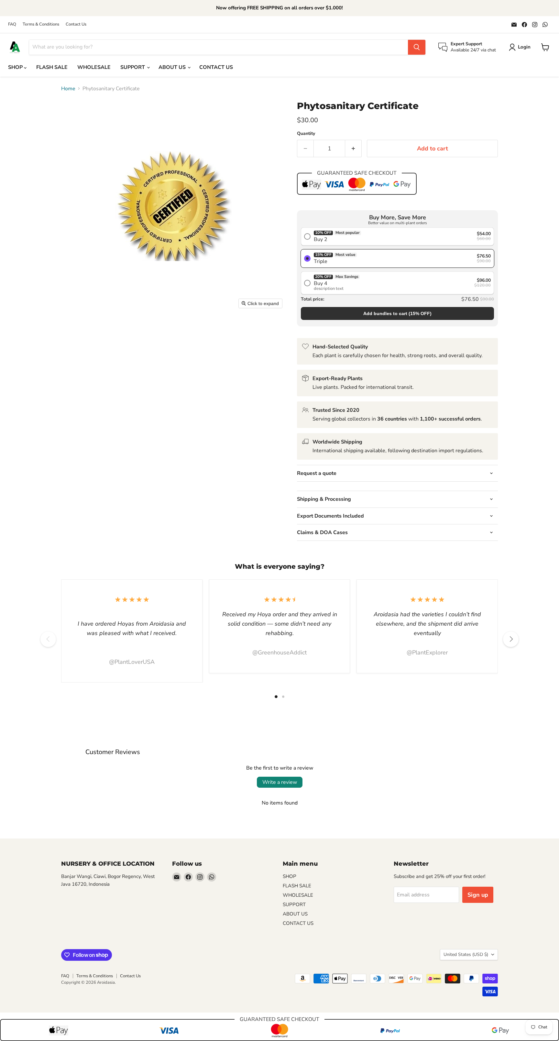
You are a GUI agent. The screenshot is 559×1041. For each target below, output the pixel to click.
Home (68, 89)
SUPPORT (133, 67)
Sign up (477, 895)
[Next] (511, 639)
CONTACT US (216, 67)
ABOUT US (173, 67)
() (397, 313)
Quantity (306, 133)
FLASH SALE (52, 67)
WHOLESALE (94, 67)
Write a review (279, 782)
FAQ (12, 24)
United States (466, 954)
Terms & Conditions (41, 24)
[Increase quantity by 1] (353, 149)
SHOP (16, 67)
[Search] (416, 47)
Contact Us (76, 24)
